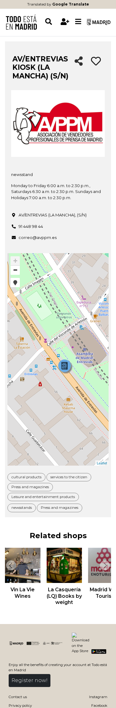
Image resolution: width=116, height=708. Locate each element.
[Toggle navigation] (78, 22)
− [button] (15, 270)
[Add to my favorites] (96, 61)
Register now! (29, 680)
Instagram (98, 697)
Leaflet (102, 462)
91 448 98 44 (31, 226)
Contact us (18, 697)
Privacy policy (20, 705)
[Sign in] (65, 21)
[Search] (51, 21)
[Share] (78, 61)
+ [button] (15, 261)
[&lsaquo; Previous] (10, 565)
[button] (15, 282)
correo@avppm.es (38, 237)
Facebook (99, 705)
